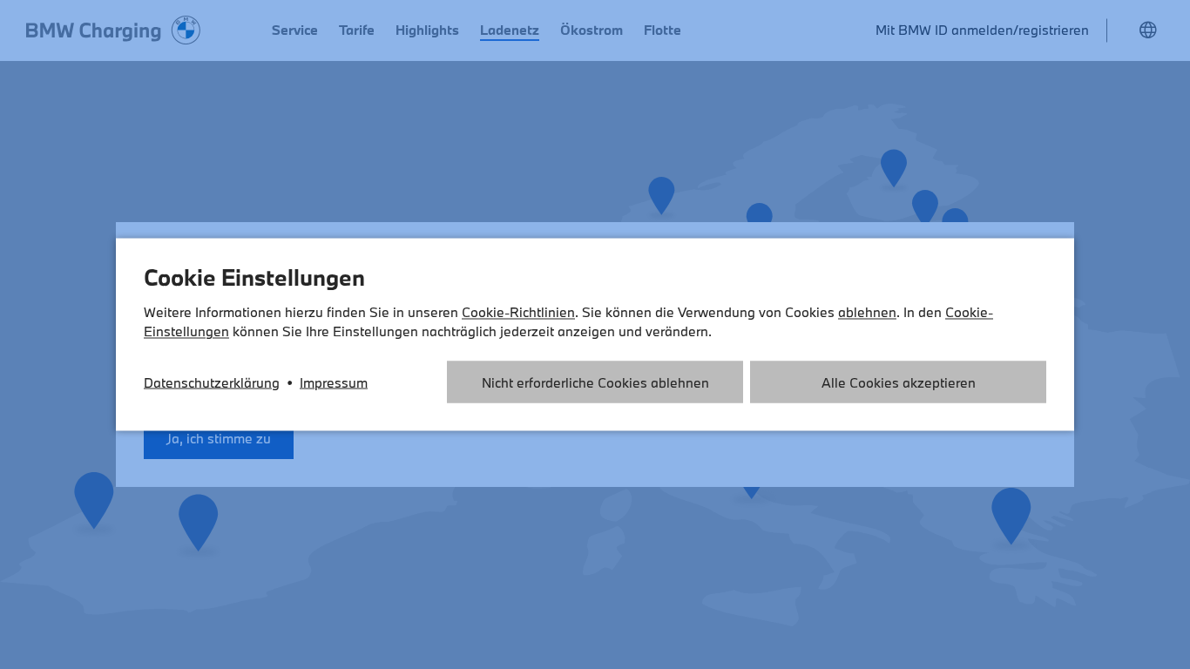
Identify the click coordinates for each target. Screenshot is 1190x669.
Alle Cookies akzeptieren (899, 382)
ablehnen (867, 312)
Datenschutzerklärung (212, 382)
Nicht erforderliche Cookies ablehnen (595, 382)
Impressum (334, 382)
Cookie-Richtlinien (518, 312)
